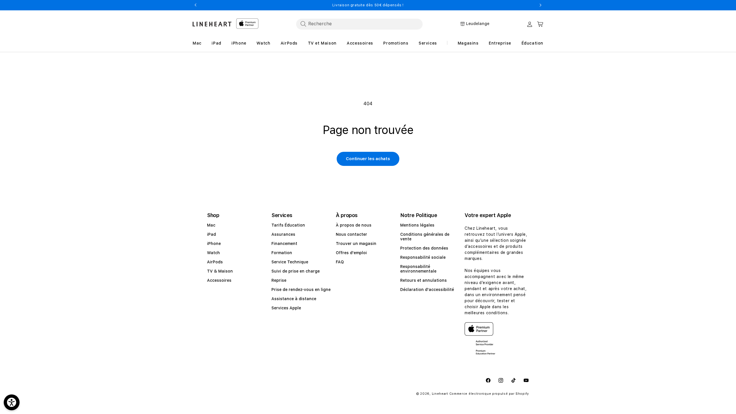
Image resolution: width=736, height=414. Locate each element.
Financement (284, 243)
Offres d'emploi (351, 252)
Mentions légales (417, 225)
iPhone (214, 243)
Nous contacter (351, 234)
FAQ (340, 262)
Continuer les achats (368, 158)
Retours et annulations (423, 280)
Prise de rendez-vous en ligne (301, 289)
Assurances (283, 234)
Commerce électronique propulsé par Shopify (489, 394)
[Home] (212, 24)
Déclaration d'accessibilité (427, 289)
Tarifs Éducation (288, 225)
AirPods (215, 262)
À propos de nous (353, 225)
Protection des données (424, 248)
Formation (281, 252)
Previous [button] (195, 5)
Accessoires (219, 280)
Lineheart (440, 394)
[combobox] (359, 24)
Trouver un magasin (356, 243)
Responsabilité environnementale (418, 268)
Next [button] (540, 5)
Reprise (278, 280)
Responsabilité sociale (423, 257)
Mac (211, 225)
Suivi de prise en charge (295, 271)
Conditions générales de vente (424, 236)
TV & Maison (220, 271)
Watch (213, 252)
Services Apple (286, 308)
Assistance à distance (293, 298)
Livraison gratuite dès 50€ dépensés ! (368, 5)
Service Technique (289, 262)
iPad (211, 234)
